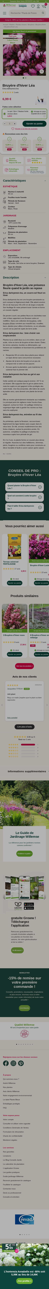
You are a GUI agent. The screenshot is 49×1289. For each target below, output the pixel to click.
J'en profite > (24, 1281)
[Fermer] (44, 1248)
